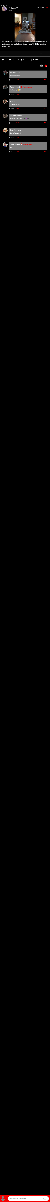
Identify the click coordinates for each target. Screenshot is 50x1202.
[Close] (4, 5)
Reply (17, 80)
